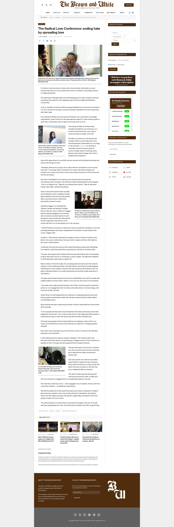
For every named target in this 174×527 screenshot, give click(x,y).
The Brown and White (85, 520)
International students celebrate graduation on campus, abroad (91, 439)
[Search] (133, 13)
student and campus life (69, 411)
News (48, 12)
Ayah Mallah (95, 434)
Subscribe (129, 5)
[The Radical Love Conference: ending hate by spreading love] (70, 61)
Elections (100, 12)
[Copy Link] (54, 40)
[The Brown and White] (87, 5)
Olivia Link (51, 434)
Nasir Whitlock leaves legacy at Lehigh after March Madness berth (46, 439)
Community (88, 12)
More (122, 12)
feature (58, 411)
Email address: (112, 60)
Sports (66, 12)
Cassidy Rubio (43, 36)
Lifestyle (56, 12)
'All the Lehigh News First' (98, 520)
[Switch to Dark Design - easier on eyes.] (130, 12)
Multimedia (111, 12)
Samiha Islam (73, 434)
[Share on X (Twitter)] (43, 40)
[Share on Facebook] (39, 40)
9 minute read (43, 411)
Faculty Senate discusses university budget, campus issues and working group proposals (69, 440)
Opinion (77, 12)
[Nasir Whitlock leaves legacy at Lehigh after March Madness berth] (48, 427)
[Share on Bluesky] (47, 40)
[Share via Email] (51, 40)
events (51, 411)
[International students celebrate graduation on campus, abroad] (92, 427)
